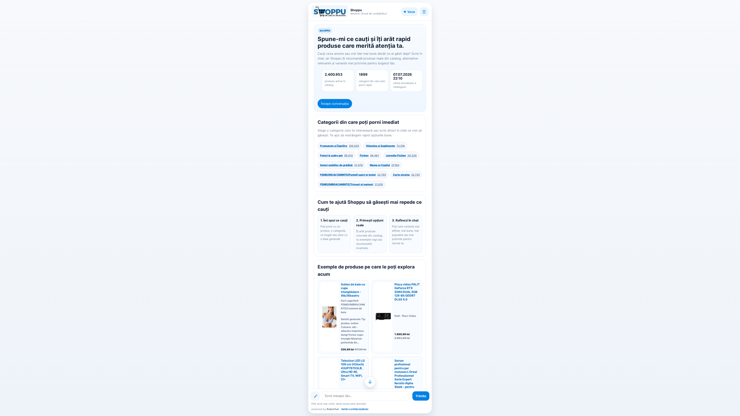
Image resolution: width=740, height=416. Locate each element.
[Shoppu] (329, 11)
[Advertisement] (263, 208)
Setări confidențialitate (354, 409)
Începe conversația (335, 104)
